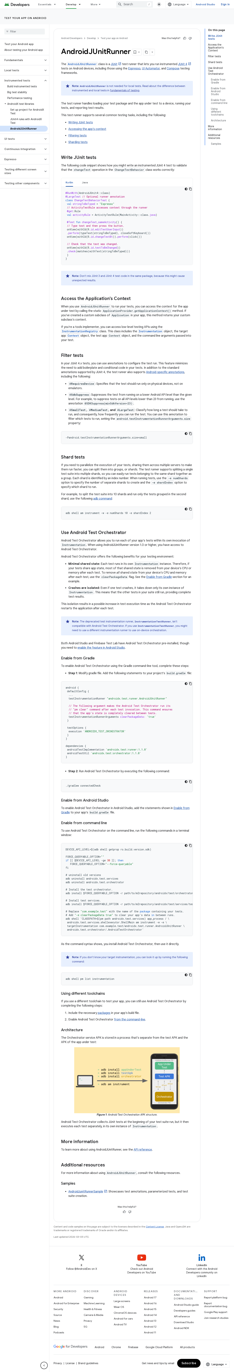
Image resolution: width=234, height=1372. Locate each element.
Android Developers (71, 38)
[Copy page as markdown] (146, 52)
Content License (155, 1226)
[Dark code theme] (186, 189)
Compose (173, 68)
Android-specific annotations (165, 372)
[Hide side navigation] (44, 1365)
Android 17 (150, 1297)
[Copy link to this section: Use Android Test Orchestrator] (130, 533)
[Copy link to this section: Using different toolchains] (108, 994)
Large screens (122, 1301)
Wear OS (119, 1307)
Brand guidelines (88, 1363)
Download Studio (184, 1322)
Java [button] (85, 182)
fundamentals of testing (124, 90)
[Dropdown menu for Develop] (81, 4)
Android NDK (181, 1328)
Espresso (134, 68)
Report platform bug (215, 1297)
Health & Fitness (93, 1309)
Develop (71, 4)
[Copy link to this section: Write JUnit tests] (100, 158)
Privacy (88, 1320)
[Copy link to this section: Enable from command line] (110, 823)
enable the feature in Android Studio (101, 648)
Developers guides (184, 1310)
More (94, 4)
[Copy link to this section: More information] (101, 1142)
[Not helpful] (190, 38)
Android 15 (150, 1309)
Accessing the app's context (87, 129)
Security (58, 1309)
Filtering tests (77, 135)
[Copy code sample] (190, 189)
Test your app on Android (25, 18)
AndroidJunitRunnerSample (85, 1191)
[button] (21, 60)
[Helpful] (184, 38)
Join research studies (216, 1318)
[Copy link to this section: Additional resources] (108, 1165)
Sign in (225, 4)
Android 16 (150, 1303)
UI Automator (151, 68)
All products (187, 1347)
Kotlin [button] (69, 182)
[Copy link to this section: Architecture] (86, 1030)
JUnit (114, 64)
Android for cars (123, 1318)
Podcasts (59, 1332)
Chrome (116, 1347)
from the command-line (129, 1019)
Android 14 (150, 1315)
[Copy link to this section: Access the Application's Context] (134, 299)
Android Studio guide (186, 1304)
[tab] (69, 182)
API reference (143, 1149)
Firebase (133, 1347)
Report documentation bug (215, 1305)
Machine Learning (94, 1303)
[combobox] (134, 4)
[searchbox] (24, 31)
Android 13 (150, 1320)
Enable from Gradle (159, 577)
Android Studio (205, 4)
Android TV (120, 1324)
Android (58, 1297)
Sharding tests (78, 142)
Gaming (88, 1297)
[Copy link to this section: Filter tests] (87, 356)
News (57, 1320)
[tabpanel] (127, 226)
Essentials (45, 4)
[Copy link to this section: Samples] (79, 1184)
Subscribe (189, 1363)
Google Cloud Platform (159, 1347)
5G (85, 1326)
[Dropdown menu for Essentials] (56, 4)
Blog (56, 1326)
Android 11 (150, 1332)
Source (58, 1315)
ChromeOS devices (125, 1312)
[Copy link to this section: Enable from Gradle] (98, 658)
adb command (102, 498)
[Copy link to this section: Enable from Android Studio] (112, 800)
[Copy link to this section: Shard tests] (88, 457)
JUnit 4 (182, 64)
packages (104, 1013)
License (70, 1363)
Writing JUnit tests (80, 122)
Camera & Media (93, 1315)
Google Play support (215, 1312)
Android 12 (150, 1326)
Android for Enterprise (66, 1303)
